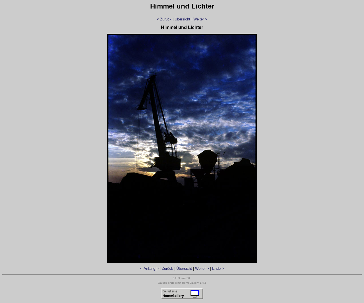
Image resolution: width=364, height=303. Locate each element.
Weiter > (200, 19)
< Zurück (164, 19)
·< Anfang (147, 268)
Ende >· (218, 268)
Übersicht (182, 19)
